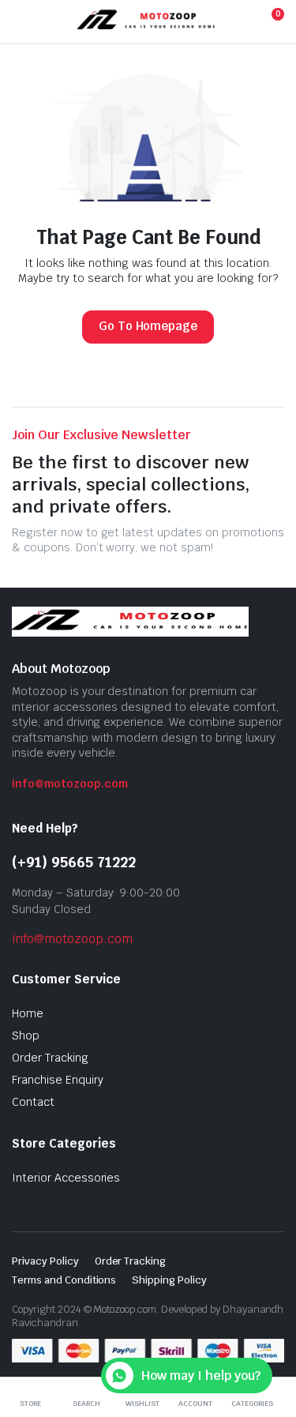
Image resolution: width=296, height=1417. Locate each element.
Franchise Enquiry (57, 1080)
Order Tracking (50, 1058)
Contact (33, 1102)
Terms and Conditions (64, 1280)
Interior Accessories (66, 1178)
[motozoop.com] (146, 21)
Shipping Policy (169, 1280)
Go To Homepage (148, 325)
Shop (25, 1035)
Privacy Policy (45, 1261)
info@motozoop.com (70, 783)
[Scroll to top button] (271, 1346)
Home (27, 1013)
